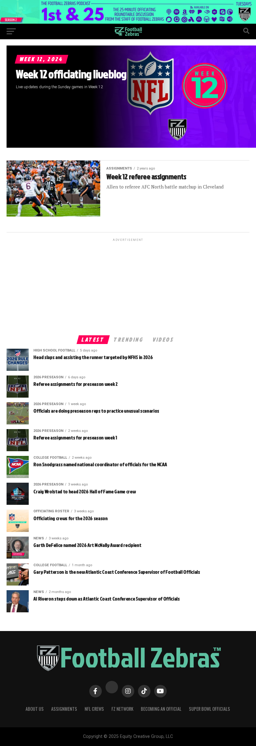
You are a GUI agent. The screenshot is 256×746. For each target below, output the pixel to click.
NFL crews (94, 708)
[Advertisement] (128, 286)
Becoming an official (161, 708)
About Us (35, 708)
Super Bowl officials (209, 708)
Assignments (64, 708)
